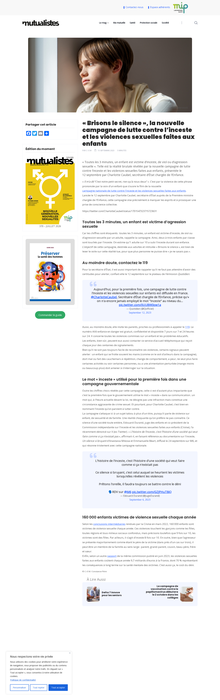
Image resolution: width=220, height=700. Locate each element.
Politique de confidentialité (23, 679)
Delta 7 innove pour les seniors (112, 594)
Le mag (102, 22)
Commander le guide (50, 315)
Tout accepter (58, 687)
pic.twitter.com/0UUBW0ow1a (140, 305)
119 (187, 327)
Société (165, 22)
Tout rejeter (38, 687)
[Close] (69, 653)
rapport (111, 556)
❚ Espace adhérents (159, 7)
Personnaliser (19, 687)
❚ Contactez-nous (134, 7)
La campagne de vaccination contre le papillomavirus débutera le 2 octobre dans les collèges (162, 592)
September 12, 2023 (140, 312)
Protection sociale (148, 22)
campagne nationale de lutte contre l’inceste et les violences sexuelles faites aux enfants (134, 190)
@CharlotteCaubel (104, 297)
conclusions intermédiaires (109, 524)
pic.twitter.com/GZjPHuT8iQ (152, 492)
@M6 (127, 492)
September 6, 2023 (139, 499)
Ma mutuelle (119, 22)
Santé (132, 22)
